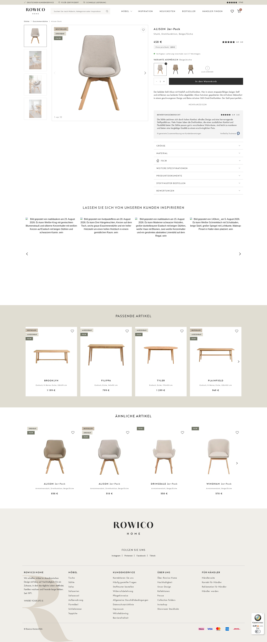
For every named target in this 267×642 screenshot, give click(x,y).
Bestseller (189, 11)
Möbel (125, 11)
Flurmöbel (73, 604)
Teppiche (73, 613)
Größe (160, 145)
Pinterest (128, 555)
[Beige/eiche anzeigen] (160, 69)
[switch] (258, 631)
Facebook (141, 555)
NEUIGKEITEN (167, 11)
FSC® (164, 160)
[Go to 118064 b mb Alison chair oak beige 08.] (35, 84)
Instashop (162, 604)
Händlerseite (208, 577)
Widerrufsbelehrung (123, 591)
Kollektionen (163, 591)
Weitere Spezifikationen (172, 168)
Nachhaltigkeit (164, 582)
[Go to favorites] (232, 11)
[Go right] (145, 73)
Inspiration (145, 11)
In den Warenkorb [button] (206, 81)
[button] (51, 253)
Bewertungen (165, 190)
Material (161, 153)
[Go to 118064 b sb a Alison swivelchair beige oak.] (35, 36)
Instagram (116, 555)
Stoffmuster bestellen (171, 183)
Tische (71, 577)
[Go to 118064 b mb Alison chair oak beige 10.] (35, 60)
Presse (160, 595)
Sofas (71, 586)
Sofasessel (73, 595)
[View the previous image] (28, 361)
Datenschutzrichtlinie (123, 604)
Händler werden (210, 591)
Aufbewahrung (75, 600)
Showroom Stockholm (168, 608)
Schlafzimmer (75, 608)
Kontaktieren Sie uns (123, 577)
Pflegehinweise (120, 595)
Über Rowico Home (167, 577)
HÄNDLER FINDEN (212, 11)
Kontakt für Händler (212, 582)
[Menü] (262, 614)
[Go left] (54, 73)
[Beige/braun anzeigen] (190, 69)
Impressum (118, 608)
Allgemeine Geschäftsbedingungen (130, 600)
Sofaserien (73, 591)
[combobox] (77, 11)
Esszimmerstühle (40, 21)
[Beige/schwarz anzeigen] (175, 69)
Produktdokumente (169, 175)
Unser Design (164, 586)
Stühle (26, 21)
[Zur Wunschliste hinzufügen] (143, 30)
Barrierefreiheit (120, 617)
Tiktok (152, 555)
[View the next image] (238, 361)
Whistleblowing (120, 613)
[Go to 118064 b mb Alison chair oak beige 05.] (35, 109)
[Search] (107, 11)
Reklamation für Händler (214, 586)
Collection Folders (166, 600)
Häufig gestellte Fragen (125, 582)
